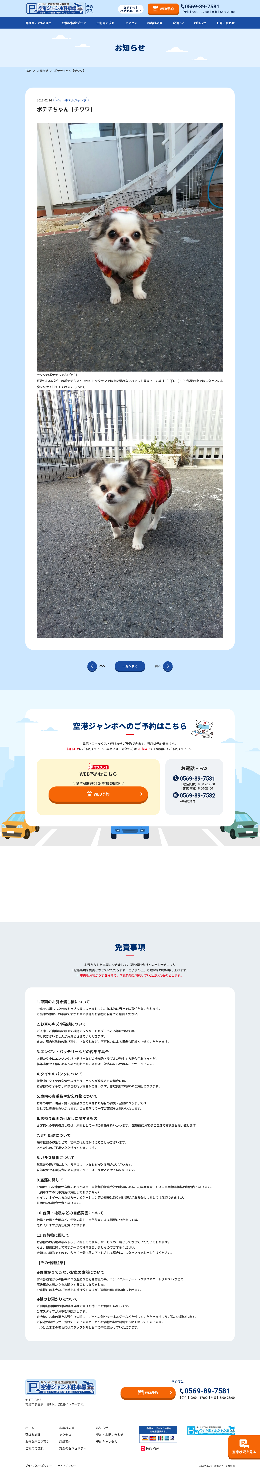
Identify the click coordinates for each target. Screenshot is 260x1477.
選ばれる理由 (34, 1434)
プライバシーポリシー (38, 1465)
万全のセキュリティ (73, 1448)
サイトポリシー (67, 1465)
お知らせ (200, 23)
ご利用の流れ (105, 23)
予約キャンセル (106, 1441)
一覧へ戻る (130, 666)
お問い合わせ (225, 23)
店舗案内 (65, 1441)
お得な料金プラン (74, 23)
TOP (28, 71)
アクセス (131, 23)
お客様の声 (154, 23)
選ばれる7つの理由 (38, 23)
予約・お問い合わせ (110, 1434)
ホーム (29, 1427)
